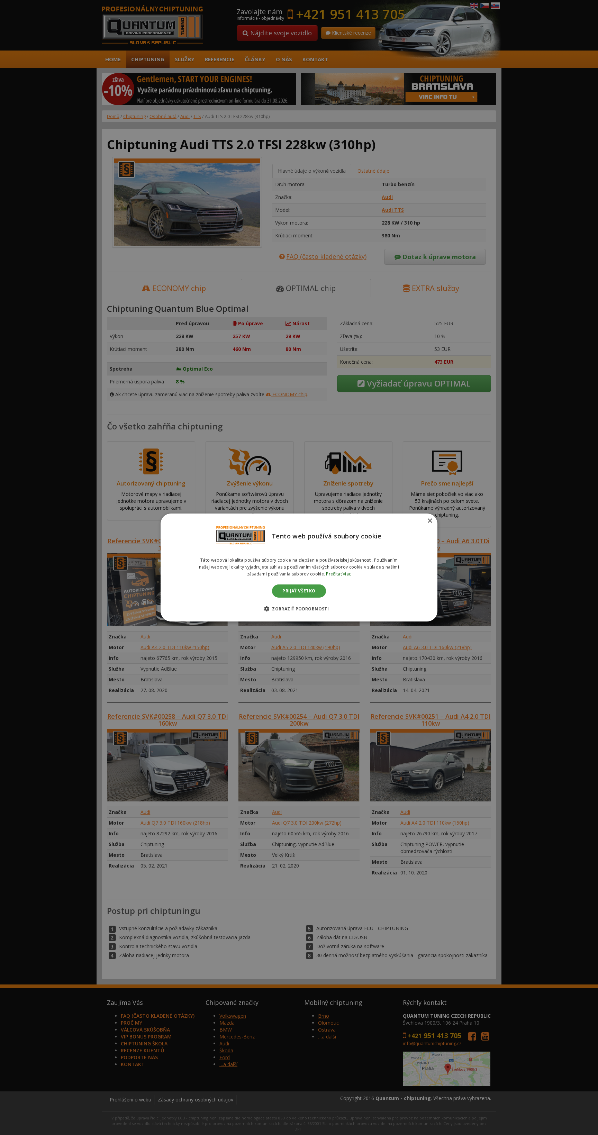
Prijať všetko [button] (298, 591)
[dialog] (299, 567)
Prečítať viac (338, 574)
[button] (299, 609)
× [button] (429, 521)
